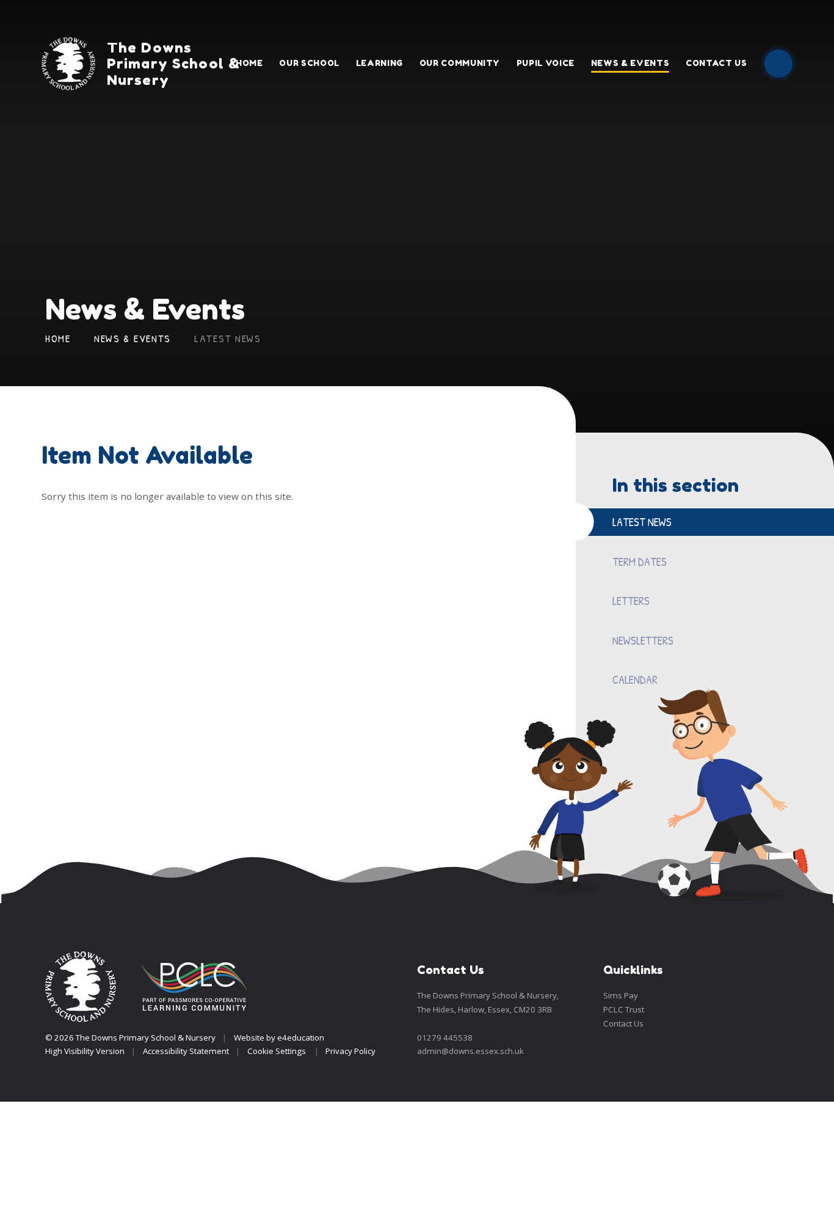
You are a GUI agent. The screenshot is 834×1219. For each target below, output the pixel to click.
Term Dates (639, 561)
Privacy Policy (350, 1050)
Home (58, 338)
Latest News (227, 338)
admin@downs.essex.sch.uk (470, 1050)
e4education (300, 1037)
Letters (631, 601)
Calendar (635, 679)
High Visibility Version (85, 1050)
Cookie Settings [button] (276, 1050)
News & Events (132, 338)
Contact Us (623, 1023)
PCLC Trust (623, 1009)
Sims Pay (620, 995)
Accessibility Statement (186, 1050)
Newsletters (642, 640)
